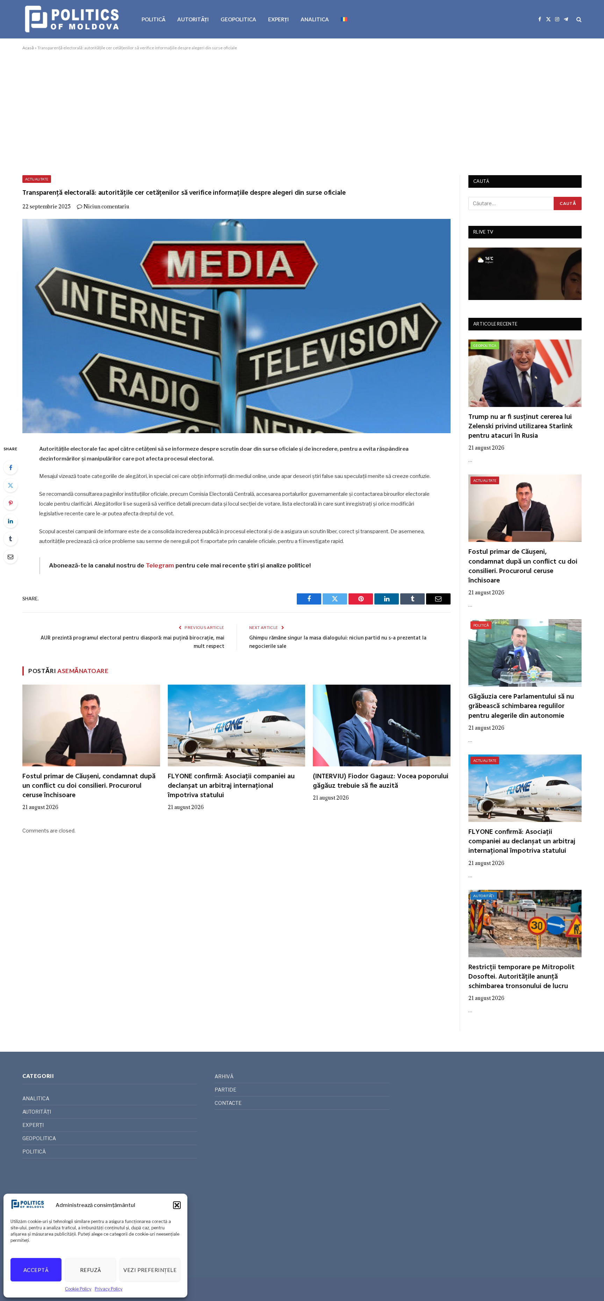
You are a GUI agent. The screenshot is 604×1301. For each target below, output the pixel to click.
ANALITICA (315, 19)
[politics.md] (72, 19)
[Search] (578, 19)
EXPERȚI (278, 19)
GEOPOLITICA (238, 19)
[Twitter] (10, 485)
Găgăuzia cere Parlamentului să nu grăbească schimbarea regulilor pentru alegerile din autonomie (521, 706)
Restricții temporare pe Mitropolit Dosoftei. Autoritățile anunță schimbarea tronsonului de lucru (521, 977)
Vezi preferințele (150, 1270)
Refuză (90, 1270)
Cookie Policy (78, 1289)
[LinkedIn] (10, 521)
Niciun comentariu (106, 206)
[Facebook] (10, 467)
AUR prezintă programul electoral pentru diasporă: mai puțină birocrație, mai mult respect (132, 642)
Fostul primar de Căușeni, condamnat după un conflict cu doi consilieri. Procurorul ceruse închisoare (89, 786)
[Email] (10, 557)
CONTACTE (228, 1103)
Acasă (28, 47)
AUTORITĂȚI (193, 19)
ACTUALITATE (36, 179)
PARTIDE (225, 1090)
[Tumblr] (10, 539)
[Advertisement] (302, 111)
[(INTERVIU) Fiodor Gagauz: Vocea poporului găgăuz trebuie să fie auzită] (382, 725)
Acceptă (36, 1270)
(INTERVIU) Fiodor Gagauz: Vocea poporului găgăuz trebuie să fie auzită (380, 781)
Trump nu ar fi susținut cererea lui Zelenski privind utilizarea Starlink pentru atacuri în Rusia (520, 427)
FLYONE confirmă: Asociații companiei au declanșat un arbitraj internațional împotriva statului (231, 786)
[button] (176, 1205)
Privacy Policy (108, 1289)
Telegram (160, 565)
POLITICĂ (153, 19)
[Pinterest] (10, 503)
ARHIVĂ (224, 1076)
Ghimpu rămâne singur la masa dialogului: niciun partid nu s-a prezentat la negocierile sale (337, 642)
